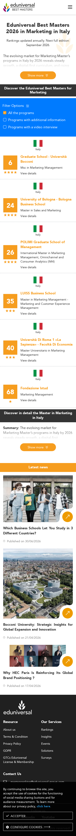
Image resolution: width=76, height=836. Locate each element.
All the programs (21, 112)
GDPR (7, 751)
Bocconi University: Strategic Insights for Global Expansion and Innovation (38, 627)
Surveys (46, 758)
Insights (46, 737)
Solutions (47, 751)
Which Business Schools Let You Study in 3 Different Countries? (38, 531)
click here (43, 806)
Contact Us (12, 774)
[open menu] (70, 7)
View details (28, 173)
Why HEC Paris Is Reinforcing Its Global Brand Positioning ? (38, 675)
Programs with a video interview (32, 127)
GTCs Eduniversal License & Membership (18, 758)
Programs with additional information (36, 119)
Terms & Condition (15, 737)
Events (45, 744)
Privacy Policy (12, 744)
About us (9, 730)
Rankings (47, 730)
